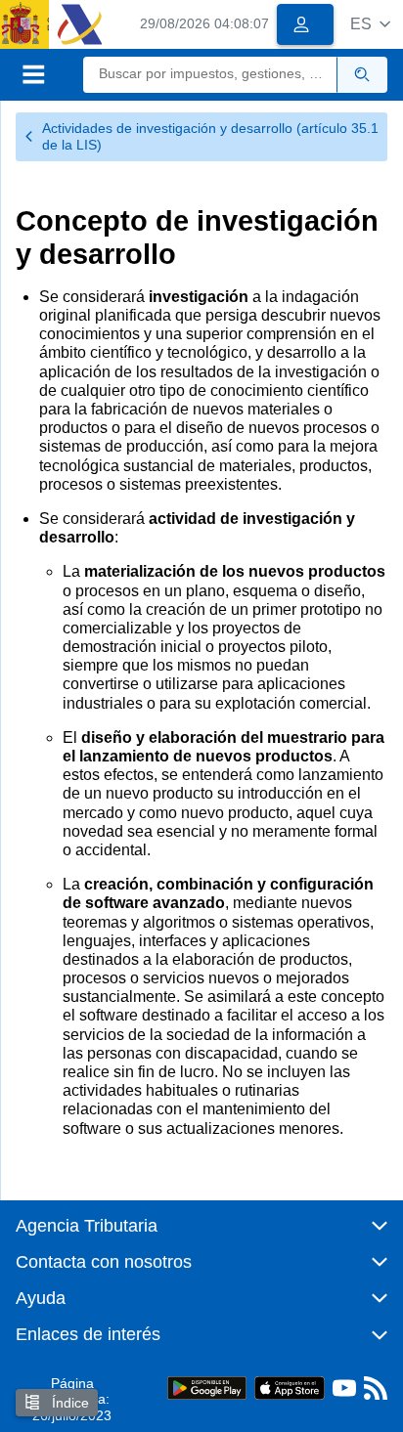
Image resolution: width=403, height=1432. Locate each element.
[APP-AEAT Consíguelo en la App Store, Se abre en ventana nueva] (289, 1386)
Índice (68, 1402)
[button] (370, 24)
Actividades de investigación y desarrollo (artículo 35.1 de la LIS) (210, 136)
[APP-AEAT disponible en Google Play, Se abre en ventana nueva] (206, 1386)
